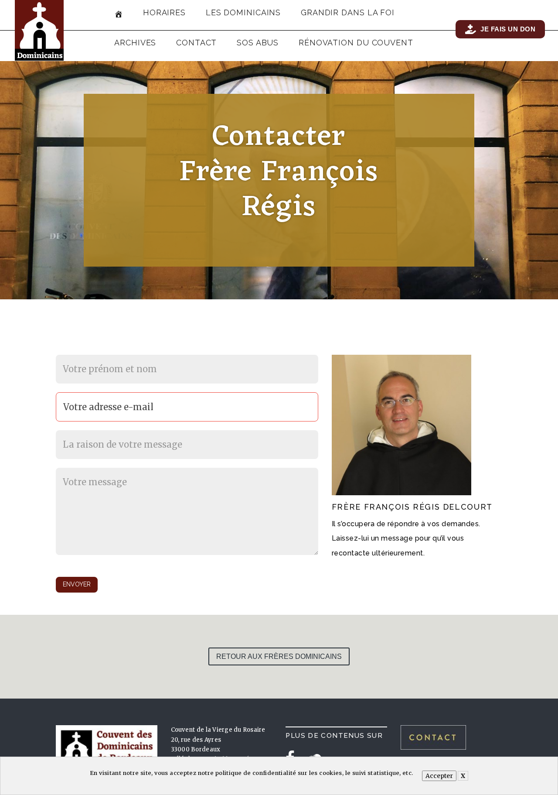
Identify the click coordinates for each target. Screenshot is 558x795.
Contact (196, 42)
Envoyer (77, 584)
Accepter (439, 776)
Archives (135, 42)
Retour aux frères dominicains (279, 656)
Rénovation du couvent (356, 42)
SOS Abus (258, 42)
